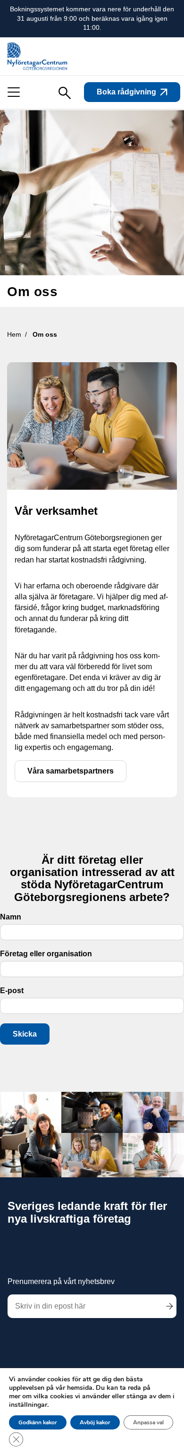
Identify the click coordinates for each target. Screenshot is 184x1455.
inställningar (28, 1405)
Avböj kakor (95, 1422)
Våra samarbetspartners (70, 771)
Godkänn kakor (37, 1422)
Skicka (25, 1034)
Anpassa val (148, 1422)
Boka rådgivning (126, 92)
